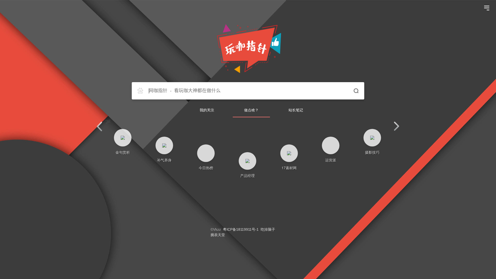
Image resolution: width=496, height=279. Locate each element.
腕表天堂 (218, 235)
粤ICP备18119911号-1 (241, 229)
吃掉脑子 (268, 229)
